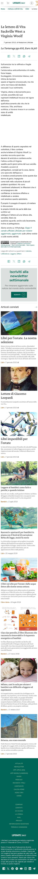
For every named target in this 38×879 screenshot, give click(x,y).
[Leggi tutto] (35, 307)
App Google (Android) (19, 773)
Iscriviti (17, 295)
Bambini (4, 502)
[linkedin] (30, 868)
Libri (2, 362)
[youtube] (21, 868)
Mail (19, 817)
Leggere (13, 254)
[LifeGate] (19, 2)
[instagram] (25, 868)
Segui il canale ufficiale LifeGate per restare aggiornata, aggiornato (16, 230)
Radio (19, 776)
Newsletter (19, 767)
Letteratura (5, 254)
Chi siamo (19, 811)
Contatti (19, 808)
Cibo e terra (5, 602)
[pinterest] (12, 868)
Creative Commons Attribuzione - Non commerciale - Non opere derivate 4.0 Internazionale (17, 245)
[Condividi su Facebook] (9, 56)
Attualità (19, 764)
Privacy (19, 821)
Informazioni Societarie (19, 824)
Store (10, 3)
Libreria (28, 251)
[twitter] (8, 868)
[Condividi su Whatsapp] (24, 56)
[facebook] (4, 868)
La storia (19, 814)
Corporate (19, 786)
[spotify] (17, 868)
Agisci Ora (19, 793)
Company (19, 805)
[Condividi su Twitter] (14, 56)
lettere (19, 254)
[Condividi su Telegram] (29, 56)
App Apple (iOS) (19, 770)
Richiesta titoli (19, 783)
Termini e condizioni (19, 827)
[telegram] (34, 868)
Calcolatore (19, 789)
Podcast (19, 780)
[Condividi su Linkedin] (19, 56)
